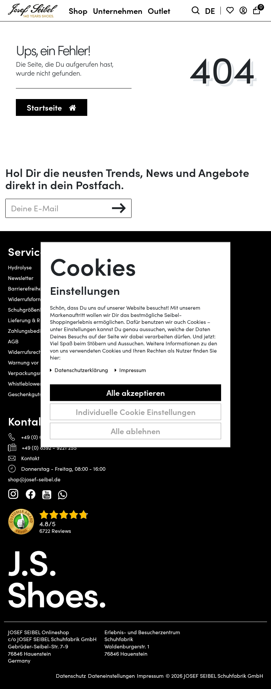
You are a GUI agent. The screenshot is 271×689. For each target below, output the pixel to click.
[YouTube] (46, 494)
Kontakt (30, 458)
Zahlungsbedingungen (35, 330)
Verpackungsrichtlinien (35, 372)
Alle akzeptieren (135, 392)
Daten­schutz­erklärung (82, 369)
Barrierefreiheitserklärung (39, 288)
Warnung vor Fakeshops (36, 362)
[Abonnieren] (119, 208)
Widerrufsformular (30, 298)
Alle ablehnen (135, 430)
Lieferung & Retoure (32, 320)
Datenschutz (71, 675)
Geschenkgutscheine (33, 394)
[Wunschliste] (230, 10)
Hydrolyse (20, 267)
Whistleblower (25, 383)
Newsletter (20, 277)
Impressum (150, 675)
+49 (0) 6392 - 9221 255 (49, 447)
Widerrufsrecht (25, 351)
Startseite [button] (45, 107)
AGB (13, 341)
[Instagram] (13, 494)
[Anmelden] (243, 10)
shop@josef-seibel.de (34, 479)
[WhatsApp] (62, 494)
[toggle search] (195, 10)
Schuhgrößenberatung (35, 309)
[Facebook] (30, 494)
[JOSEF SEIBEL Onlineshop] (33, 9)
